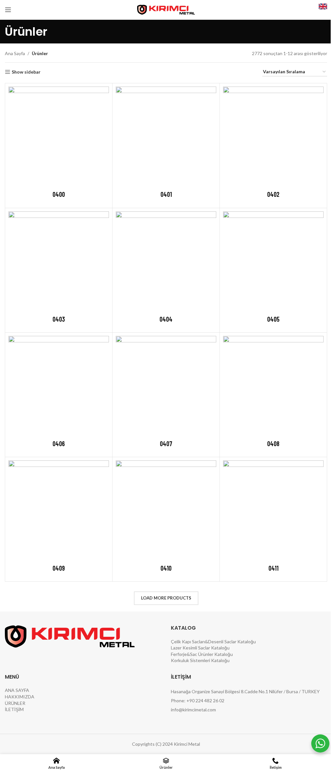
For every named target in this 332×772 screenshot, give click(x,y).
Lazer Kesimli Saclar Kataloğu (200, 647)
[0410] (166, 510)
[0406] (58, 386)
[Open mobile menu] (8, 9)
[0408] (273, 386)
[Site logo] (166, 9)
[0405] (273, 261)
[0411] (273, 510)
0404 (166, 319)
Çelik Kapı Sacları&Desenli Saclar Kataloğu (213, 641)
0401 (166, 194)
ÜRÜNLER (15, 703)
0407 (166, 443)
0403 (59, 319)
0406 (59, 443)
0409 (59, 568)
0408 (273, 443)
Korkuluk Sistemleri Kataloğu (200, 660)
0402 (273, 194)
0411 (273, 568)
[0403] (58, 261)
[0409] (58, 510)
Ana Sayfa (15, 53)
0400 (59, 194)
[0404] (166, 261)
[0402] (273, 137)
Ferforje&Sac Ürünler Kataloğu (202, 654)
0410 (166, 568)
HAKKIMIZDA (19, 696)
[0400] (58, 137)
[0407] (166, 386)
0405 (273, 319)
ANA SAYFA (17, 690)
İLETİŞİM (14, 709)
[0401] (166, 137)
